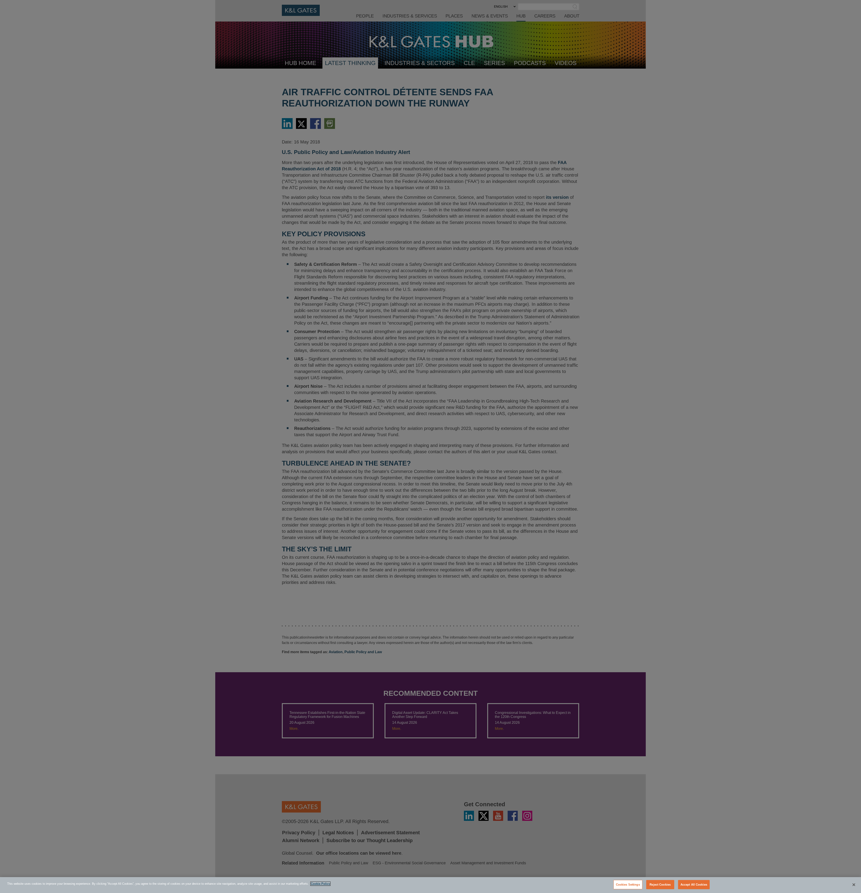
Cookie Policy (320, 883)
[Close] (854, 885)
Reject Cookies (660, 884)
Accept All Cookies (694, 884)
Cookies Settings (628, 884)
